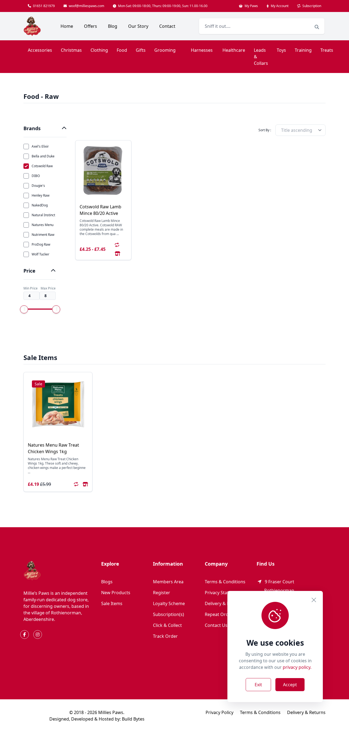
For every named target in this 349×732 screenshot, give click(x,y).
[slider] (24, 309)
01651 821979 (43, 6)
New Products (115, 593)
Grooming (165, 50)
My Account (279, 6)
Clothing (99, 50)
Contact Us (216, 625)
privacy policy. (297, 667)
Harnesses (202, 50)
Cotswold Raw (42, 166)
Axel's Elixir (40, 146)
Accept (290, 685)
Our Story (138, 26)
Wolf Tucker (40, 254)
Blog (112, 26)
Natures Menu (42, 224)
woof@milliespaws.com (86, 6)
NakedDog (40, 205)
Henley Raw (40, 195)
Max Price (48, 288)
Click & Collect (167, 625)
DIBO (36, 175)
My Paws (251, 6)
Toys (281, 50)
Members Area (168, 582)
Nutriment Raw (43, 234)
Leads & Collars (261, 56)
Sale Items (111, 603)
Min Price (30, 288)
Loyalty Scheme (169, 603)
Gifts (141, 50)
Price (29, 270)
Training (303, 50)
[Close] (313, 599)
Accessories (40, 50)
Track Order (165, 636)
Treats (326, 50)
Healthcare (233, 50)
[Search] (317, 27)
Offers (90, 26)
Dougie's (38, 185)
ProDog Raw (41, 244)
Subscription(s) (168, 614)
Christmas (71, 50)
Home (67, 26)
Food (122, 50)
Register (161, 593)
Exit (258, 685)
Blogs (107, 582)
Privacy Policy (219, 712)
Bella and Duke (43, 156)
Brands (32, 128)
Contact (167, 26)
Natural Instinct (43, 215)
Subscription (311, 6)
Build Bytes (133, 719)
